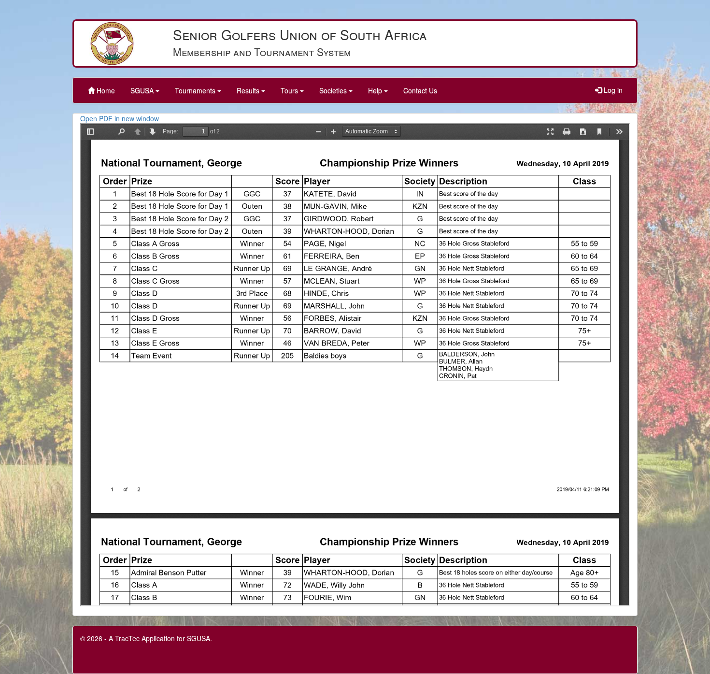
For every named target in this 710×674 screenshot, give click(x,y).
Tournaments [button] (196, 90)
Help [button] (376, 90)
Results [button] (249, 90)
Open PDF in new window (119, 118)
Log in (612, 90)
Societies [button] (334, 90)
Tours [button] (290, 90)
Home (105, 90)
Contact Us (420, 90)
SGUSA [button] (143, 90)
